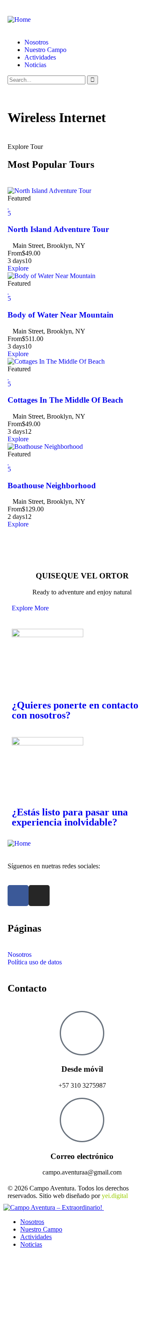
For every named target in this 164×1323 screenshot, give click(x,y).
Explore (18, 268)
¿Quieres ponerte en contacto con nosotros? (75, 710)
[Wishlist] (9, 205)
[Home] (19, 19)
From (15, 253)
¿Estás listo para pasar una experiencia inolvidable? (70, 817)
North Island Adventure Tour (58, 229)
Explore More (30, 608)
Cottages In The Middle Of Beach (65, 400)
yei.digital (115, 1195)
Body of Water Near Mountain (61, 314)
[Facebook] (18, 895)
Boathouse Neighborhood (52, 485)
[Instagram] (39, 895)
